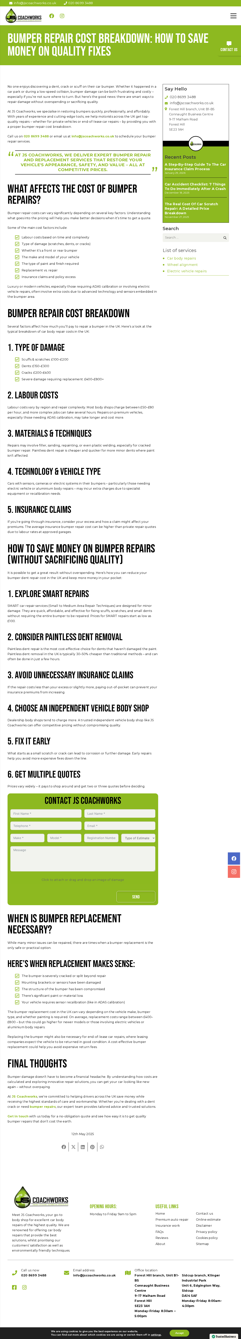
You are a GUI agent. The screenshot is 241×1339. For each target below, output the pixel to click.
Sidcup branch (194, 1275)
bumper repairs (43, 1107)
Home (160, 1213)
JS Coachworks (24, 1096)
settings (156, 1335)
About (160, 1244)
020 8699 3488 (36, 136)
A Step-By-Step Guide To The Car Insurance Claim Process (195, 166)
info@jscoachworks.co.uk (93, 136)
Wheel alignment (182, 265)
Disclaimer (204, 1225)
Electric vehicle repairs (187, 271)
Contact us (204, 1213)
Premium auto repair (172, 1219)
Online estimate (208, 1219)
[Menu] (233, 16)
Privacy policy (206, 1232)
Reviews (162, 1238)
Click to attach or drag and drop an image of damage (83, 880)
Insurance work (168, 1225)
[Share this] (64, 1146)
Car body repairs (181, 258)
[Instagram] (62, 16)
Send (136, 897)
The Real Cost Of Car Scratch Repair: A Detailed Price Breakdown (191, 208)
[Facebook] (52, 16)
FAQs (159, 1232)
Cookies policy (207, 1238)
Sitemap (202, 1244)
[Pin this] (92, 1146)
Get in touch (18, 1116)
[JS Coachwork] (24, 16)
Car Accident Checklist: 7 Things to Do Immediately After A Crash (195, 186)
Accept (179, 1333)
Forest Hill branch (149, 1275)
